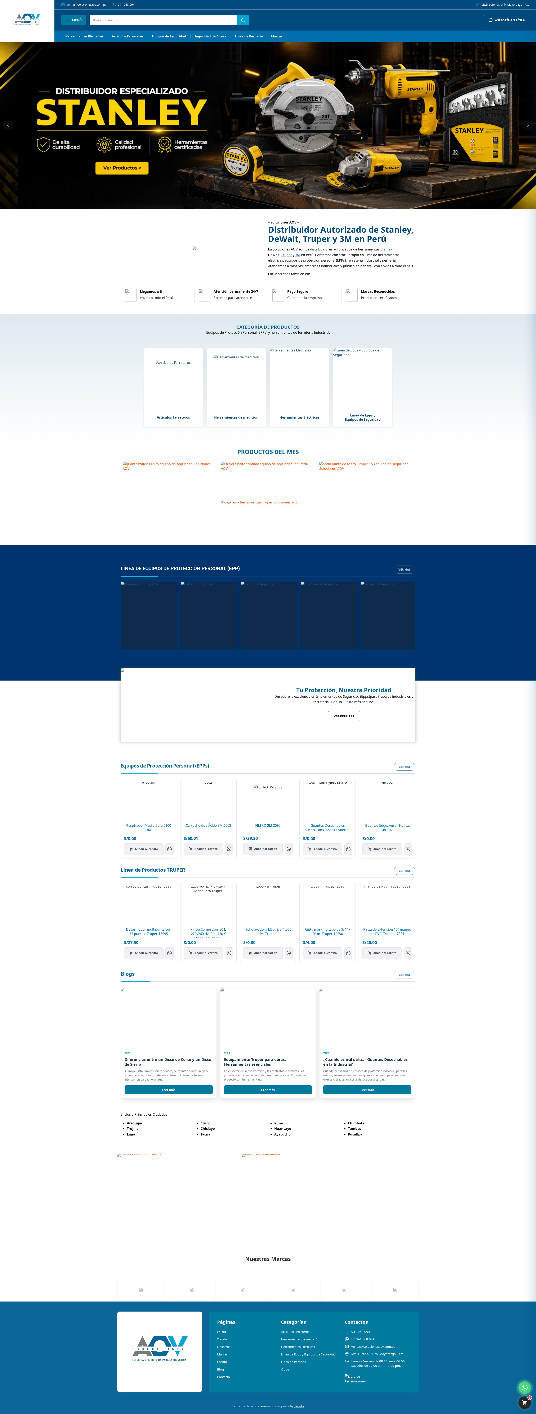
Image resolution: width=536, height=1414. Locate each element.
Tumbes (354, 1128)
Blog (220, 1369)
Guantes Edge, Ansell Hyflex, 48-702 (387, 827)
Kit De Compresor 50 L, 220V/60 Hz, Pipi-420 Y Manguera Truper (208, 933)
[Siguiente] (528, 125)
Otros (285, 1369)
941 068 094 (360, 1332)
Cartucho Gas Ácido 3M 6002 (208, 825)
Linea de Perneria (249, 36)
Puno (278, 1123)
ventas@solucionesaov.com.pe (373, 1346)
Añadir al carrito (146, 849)
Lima (131, 1134)
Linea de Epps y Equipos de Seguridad (308, 1354)
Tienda (222, 1339)
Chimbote (356, 1123)
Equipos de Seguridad (169, 36)
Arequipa (134, 1123)
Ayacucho (282, 1134)
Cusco (205, 1123)
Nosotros (223, 1347)
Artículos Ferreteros (127, 36)
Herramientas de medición (300, 1339)
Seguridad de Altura (211, 36)
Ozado (299, 1406)
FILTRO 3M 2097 (268, 825)
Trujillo (133, 1128)
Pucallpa (355, 1134)
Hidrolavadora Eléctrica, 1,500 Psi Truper (267, 931)
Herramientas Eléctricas (84, 36)
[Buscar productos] (243, 20)
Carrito (222, 1362)
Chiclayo (208, 1128)
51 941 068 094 (363, 1339)
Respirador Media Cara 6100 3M (148, 827)
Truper (286, 255)
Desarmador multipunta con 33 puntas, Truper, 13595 (148, 931)
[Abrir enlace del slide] (268, 125)
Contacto (223, 1377)
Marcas (276, 36)
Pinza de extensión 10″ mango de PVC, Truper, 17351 (387, 931)
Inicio (221, 1332)
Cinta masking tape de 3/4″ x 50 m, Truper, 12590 (327, 931)
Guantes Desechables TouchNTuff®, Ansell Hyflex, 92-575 (327, 830)
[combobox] (163, 20)
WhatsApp (169, 849)
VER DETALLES (344, 716)
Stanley (386, 249)
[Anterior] (8, 125)
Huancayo (282, 1128)
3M (297, 255)
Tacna (205, 1134)
